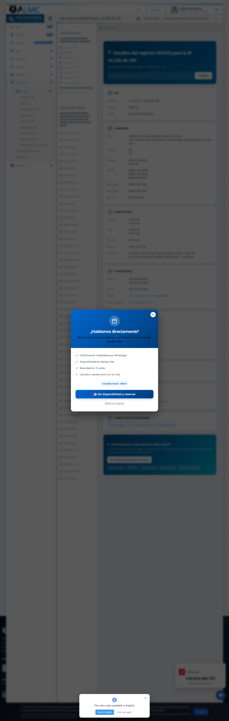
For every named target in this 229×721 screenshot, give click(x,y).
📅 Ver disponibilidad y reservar (115, 394)
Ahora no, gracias (114, 403)
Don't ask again (124, 712)
